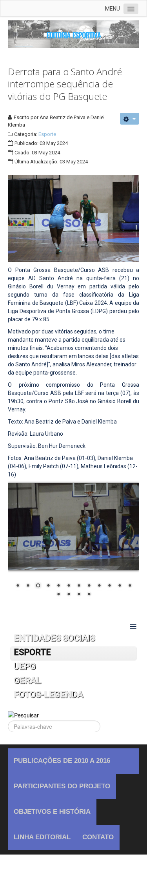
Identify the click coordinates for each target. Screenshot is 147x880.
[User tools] (129, 119)
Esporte (47, 134)
